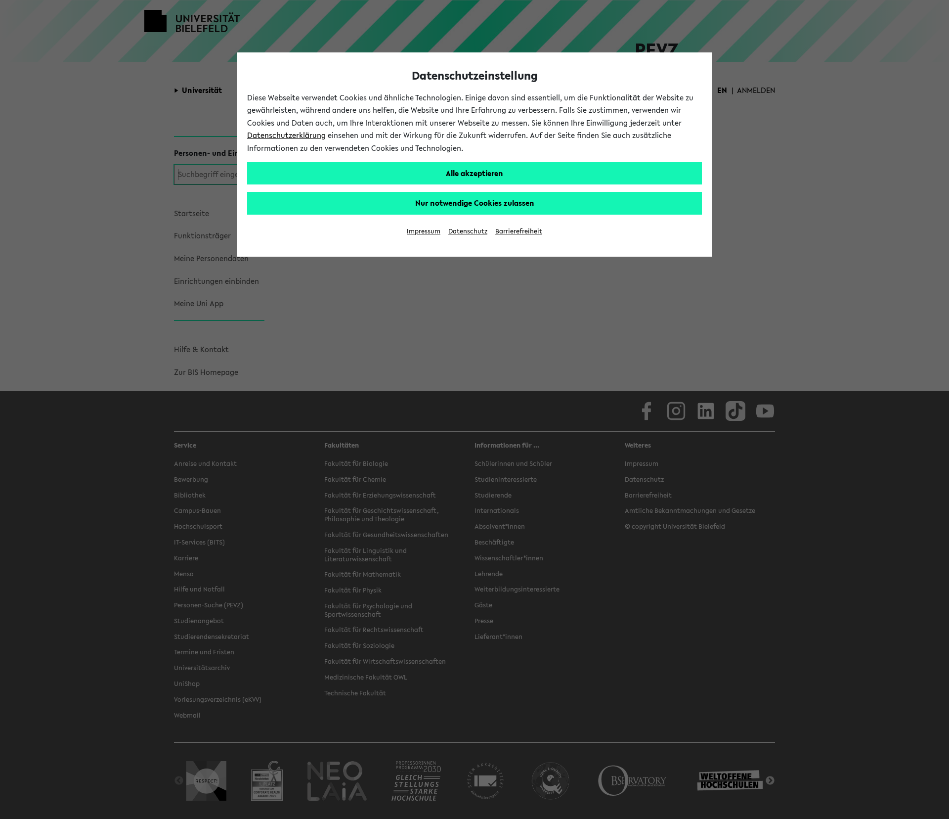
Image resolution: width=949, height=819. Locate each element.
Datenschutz (467, 231)
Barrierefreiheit (518, 231)
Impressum (423, 231)
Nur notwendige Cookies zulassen (474, 202)
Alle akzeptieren (474, 173)
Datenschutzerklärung (286, 135)
